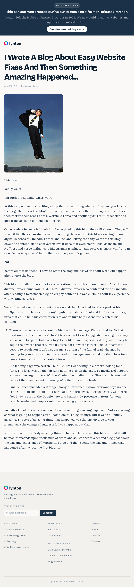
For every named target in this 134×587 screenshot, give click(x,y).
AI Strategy (10, 541)
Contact (96, 535)
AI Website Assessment (16, 547)
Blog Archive (55, 561)
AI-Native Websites (14, 529)
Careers (96, 541)
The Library (54, 529)
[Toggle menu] (127, 43)
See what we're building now (65, 29)
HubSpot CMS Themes (60, 555)
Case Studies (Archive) (60, 549)
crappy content (65, 294)
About (95, 529)
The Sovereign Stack (15, 535)
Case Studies (55, 535)
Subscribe (48, 512)
